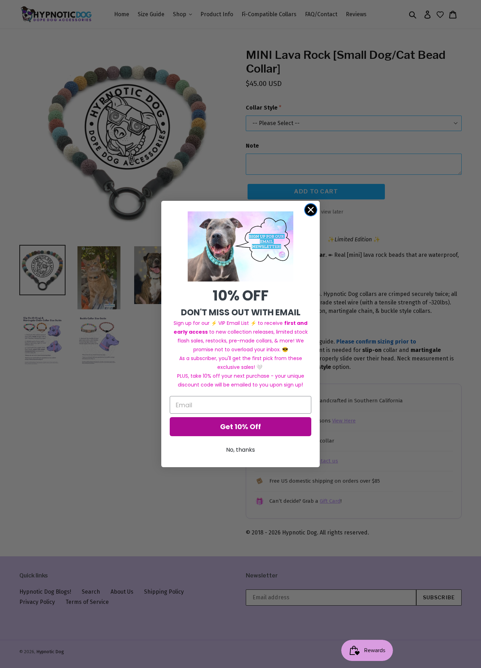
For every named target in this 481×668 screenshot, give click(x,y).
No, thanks (240, 450)
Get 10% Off (240, 427)
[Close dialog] (311, 210)
